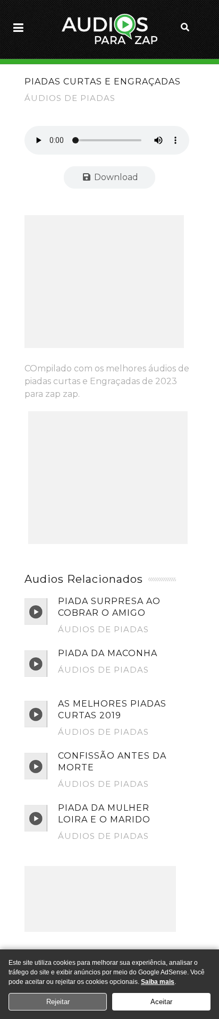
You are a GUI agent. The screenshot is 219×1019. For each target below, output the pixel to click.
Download (115, 177)
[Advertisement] (104, 281)
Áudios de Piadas (69, 98)
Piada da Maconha (107, 653)
